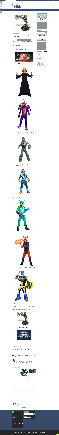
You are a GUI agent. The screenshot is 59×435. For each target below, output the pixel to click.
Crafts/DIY (30, 432)
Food (15, 417)
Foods (17, 417)
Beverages (18, 413)
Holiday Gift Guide (43, 432)
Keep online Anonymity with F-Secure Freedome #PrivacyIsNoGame (19, 355)
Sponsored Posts (15, 426)
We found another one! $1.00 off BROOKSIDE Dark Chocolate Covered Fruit (15, 371)
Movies (36, 432)
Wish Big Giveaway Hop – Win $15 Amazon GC (41, 63)
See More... (45, 51)
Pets (18, 423)
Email (13, 397)
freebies (19, 417)
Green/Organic (19, 432)
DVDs (14, 417)
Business (13, 414)
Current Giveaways (39, 432)
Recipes (16, 425)
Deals (33, 432)
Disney (13, 417)
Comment (13, 385)
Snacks (13, 426)
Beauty (16, 432)
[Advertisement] (24, 40)
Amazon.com (19, 133)
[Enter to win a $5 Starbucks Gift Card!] (24, 369)
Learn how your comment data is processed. (26, 404)
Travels (24, 432)
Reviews (15, 33)
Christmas (15, 414)
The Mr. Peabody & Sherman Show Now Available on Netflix (28, 355)
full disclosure (23, 42)
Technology (17, 33)
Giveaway (14, 418)
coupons (14, 416)
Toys (19, 426)
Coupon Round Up (20, 414)
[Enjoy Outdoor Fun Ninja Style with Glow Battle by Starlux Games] (32, 369)
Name (13, 394)
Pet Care (17, 423)
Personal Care (14, 423)
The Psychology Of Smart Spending (11, 0)
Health (21, 432)
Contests (17, 414)
